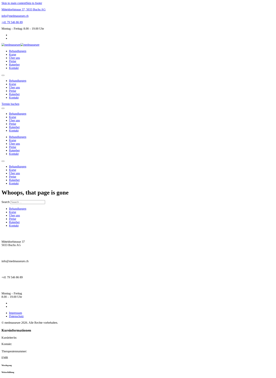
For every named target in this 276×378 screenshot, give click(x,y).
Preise (12, 61)
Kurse (12, 54)
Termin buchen (10, 104)
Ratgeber (14, 64)
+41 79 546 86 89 (12, 22)
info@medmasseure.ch (15, 15)
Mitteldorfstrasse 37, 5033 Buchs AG (24, 9)
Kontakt (14, 68)
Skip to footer (34, 3)
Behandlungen (17, 51)
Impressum (15, 312)
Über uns (14, 57)
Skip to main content (14, 3)
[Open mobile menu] (3, 75)
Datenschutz (16, 316)
